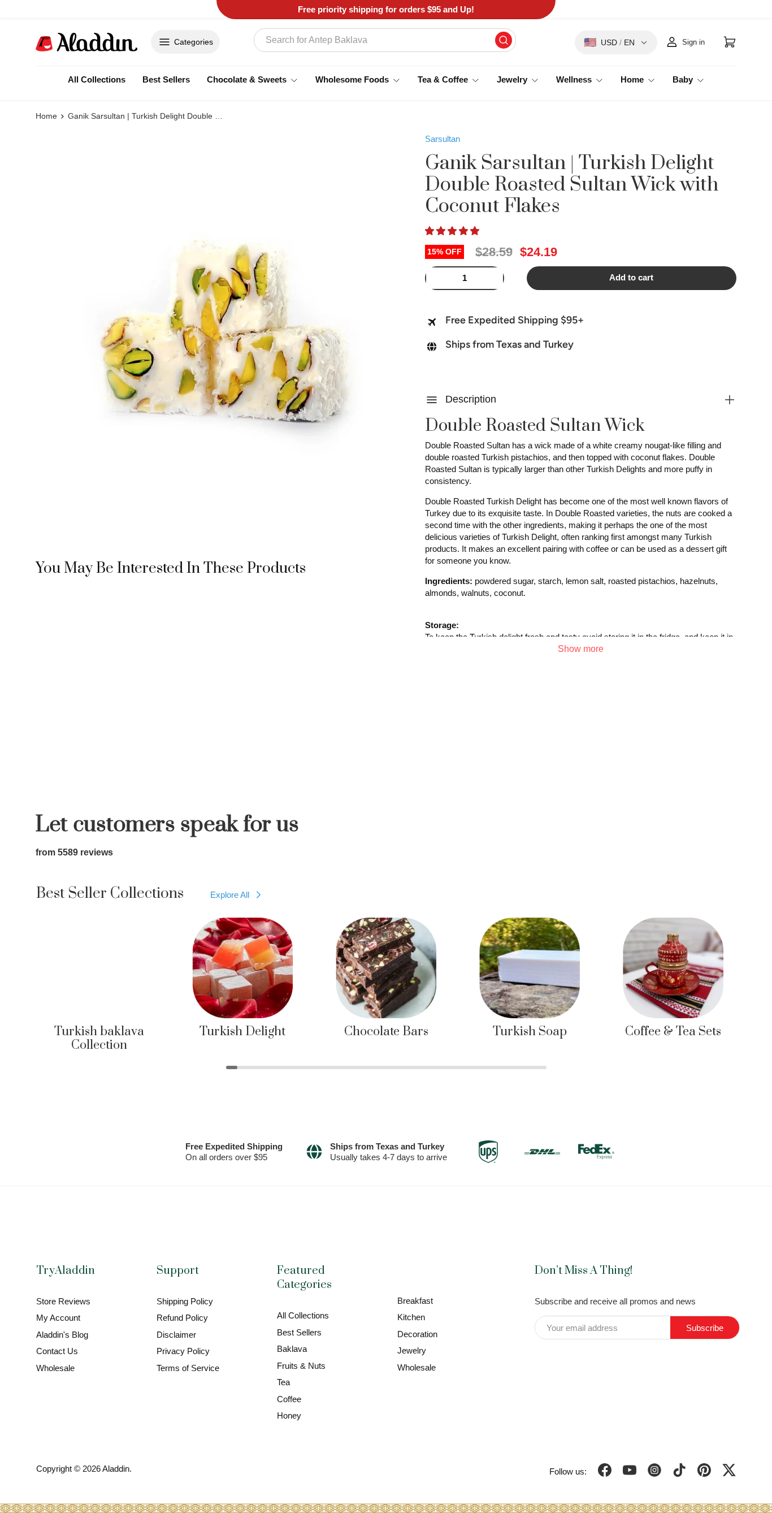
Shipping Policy (185, 1301)
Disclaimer (176, 1334)
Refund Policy (182, 1317)
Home (46, 116)
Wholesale (55, 1368)
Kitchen (411, 1317)
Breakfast (415, 1300)
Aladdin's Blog (62, 1334)
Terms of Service (188, 1368)
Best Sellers (166, 79)
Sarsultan (442, 139)
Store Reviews (63, 1301)
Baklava (292, 1349)
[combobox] (385, 40)
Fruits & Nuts (301, 1366)
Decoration (417, 1334)
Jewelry (411, 1350)
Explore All (229, 895)
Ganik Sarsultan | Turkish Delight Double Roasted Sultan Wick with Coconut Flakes (147, 116)
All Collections (96, 79)
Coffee (289, 1399)
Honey (289, 1415)
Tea (283, 1382)
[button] (453, 231)
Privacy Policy (183, 1351)
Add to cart (631, 277)
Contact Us (57, 1351)
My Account (58, 1317)
